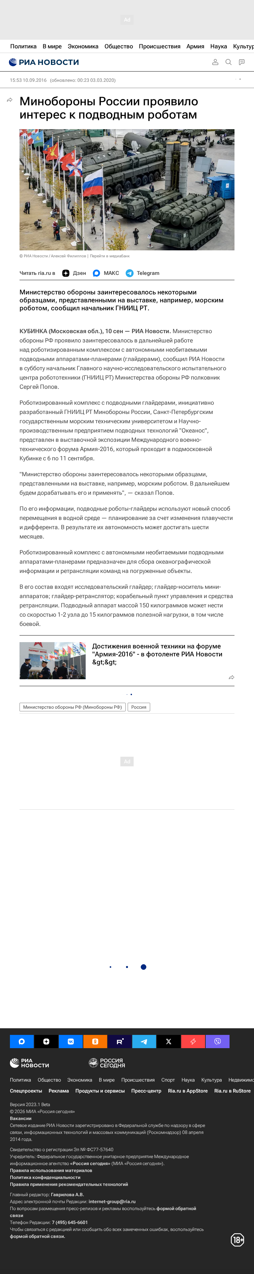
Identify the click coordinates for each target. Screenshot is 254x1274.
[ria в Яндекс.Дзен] (46, 1041)
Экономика (79, 1080)
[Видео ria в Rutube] (120, 1041)
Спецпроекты (26, 1091)
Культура (211, 1080)
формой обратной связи (37, 1236)
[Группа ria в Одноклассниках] (95, 1041)
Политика (20, 1080)
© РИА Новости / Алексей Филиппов (53, 256)
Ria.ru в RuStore (232, 1091)
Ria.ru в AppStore (188, 1091)
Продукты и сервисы (100, 1091)
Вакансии (20, 1118)
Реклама (59, 1091)
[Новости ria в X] (169, 1041)
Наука (188, 1080)
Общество (49, 1080)
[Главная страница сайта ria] (43, 62)
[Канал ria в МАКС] (22, 1041)
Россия (139, 707)
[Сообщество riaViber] (218, 1041)
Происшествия (138, 1080)
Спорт (168, 1080)
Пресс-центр (146, 1091)
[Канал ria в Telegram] (144, 1041)
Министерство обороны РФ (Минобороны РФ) (72, 707)
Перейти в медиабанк (110, 256)
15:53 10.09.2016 (28, 80)
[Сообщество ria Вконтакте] (71, 1041)
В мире (107, 1080)
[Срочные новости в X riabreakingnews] (193, 1041)
